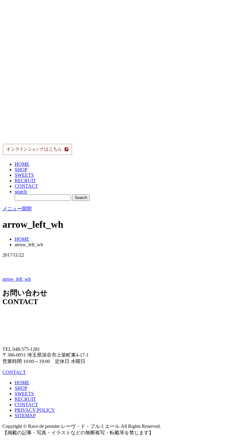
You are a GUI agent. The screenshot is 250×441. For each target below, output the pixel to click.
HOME (22, 164)
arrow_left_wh (16, 279)
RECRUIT (25, 180)
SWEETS (24, 175)
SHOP (21, 169)
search (21, 191)
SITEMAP (25, 415)
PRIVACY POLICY (35, 410)
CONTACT (26, 186)
